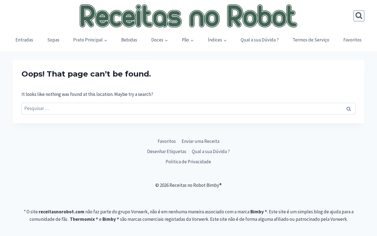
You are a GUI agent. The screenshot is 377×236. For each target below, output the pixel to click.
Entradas (24, 40)
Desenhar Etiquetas (166, 151)
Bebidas (129, 40)
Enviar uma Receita (200, 141)
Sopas (53, 40)
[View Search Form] (359, 16)
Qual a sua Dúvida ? (260, 40)
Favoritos (352, 40)
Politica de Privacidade (188, 162)
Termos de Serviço (311, 40)
